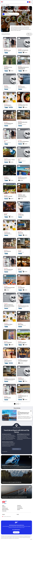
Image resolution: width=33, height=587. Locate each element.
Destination (7, 13)
